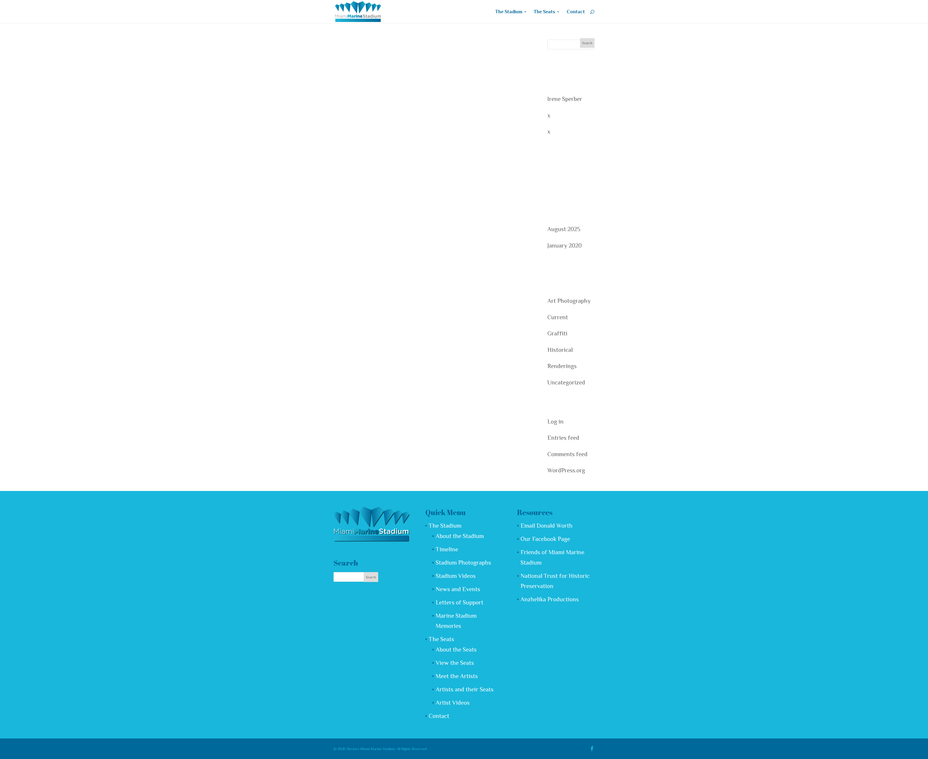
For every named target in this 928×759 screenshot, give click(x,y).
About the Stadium (460, 535)
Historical (560, 349)
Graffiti (557, 333)
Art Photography (569, 300)
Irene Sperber (564, 98)
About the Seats (456, 649)
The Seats (544, 12)
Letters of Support (459, 602)
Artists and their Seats (464, 689)
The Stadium (508, 12)
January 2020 (564, 245)
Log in (555, 421)
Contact (576, 12)
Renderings (562, 365)
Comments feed (567, 454)
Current (557, 317)
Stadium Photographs (463, 562)
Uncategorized (566, 382)
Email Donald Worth (547, 525)
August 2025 (563, 229)
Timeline (447, 549)
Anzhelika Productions (550, 599)
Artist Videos (453, 702)
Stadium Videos (456, 575)
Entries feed (563, 437)
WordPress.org (566, 470)
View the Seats (455, 662)
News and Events (458, 589)
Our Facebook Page (545, 538)
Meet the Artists (457, 676)
